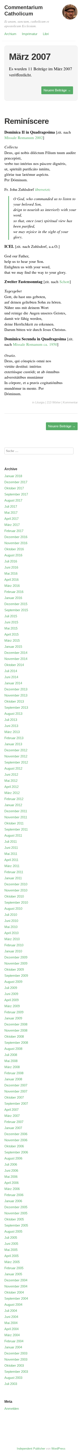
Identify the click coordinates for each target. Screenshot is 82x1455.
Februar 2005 (13, 1268)
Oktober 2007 (14, 1097)
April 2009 (11, 1000)
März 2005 (12, 1262)
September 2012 (16, 762)
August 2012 (13, 768)
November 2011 (15, 817)
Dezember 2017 (15, 482)
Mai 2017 (10, 512)
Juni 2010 (11, 921)
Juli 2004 (10, 1310)
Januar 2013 (13, 744)
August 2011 (13, 835)
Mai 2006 (10, 1176)
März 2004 (12, 1335)
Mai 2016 (10, 573)
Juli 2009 (10, 988)
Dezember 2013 (15, 689)
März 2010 (12, 939)
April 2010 (11, 933)
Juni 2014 (11, 677)
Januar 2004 (13, 1347)
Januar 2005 (13, 1274)
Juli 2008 (10, 1055)
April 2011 (11, 860)
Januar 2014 (13, 683)
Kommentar (70, 402)
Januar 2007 (13, 1128)
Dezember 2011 (15, 811)
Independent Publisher (31, 1448)
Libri (46, 34)
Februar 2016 (13, 592)
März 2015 (12, 640)
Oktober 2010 (14, 896)
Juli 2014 (10, 671)
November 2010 (15, 890)
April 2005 (11, 1256)
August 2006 (13, 1158)
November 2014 (15, 659)
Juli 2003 (10, 1384)
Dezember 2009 (15, 957)
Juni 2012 (11, 774)
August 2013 (13, 713)
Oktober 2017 (14, 488)
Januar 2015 (13, 646)
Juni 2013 (11, 726)
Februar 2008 (13, 1073)
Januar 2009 (13, 1018)
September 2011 (16, 829)
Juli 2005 (10, 1237)
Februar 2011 (13, 872)
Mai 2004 (10, 1323)
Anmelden (11, 1408)
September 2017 (16, 494)
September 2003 (16, 1371)
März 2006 (12, 1189)
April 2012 (11, 787)
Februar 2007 (13, 1122)
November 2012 (15, 756)
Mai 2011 (10, 854)
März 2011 (11, 866)
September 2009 (16, 975)
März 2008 (12, 1067)
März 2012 (12, 793)
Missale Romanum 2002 (23, 137)
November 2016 (15, 543)
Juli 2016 (10, 561)
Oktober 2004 (14, 1292)
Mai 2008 (10, 1061)
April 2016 (11, 579)
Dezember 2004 (15, 1280)
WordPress (58, 1448)
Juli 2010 (10, 914)
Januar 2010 (13, 951)
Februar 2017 (13, 531)
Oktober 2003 (14, 1365)
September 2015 (16, 610)
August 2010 (13, 908)
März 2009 (12, 1006)
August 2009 (13, 981)
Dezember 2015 (15, 604)
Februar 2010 (13, 945)
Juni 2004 (11, 1317)
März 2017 (12, 525)
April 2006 (11, 1183)
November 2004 (15, 1286)
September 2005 (16, 1225)
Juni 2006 (11, 1170)
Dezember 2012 (15, 750)
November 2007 (15, 1091)
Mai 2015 (10, 628)
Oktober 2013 (14, 701)
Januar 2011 (13, 878)
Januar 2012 (13, 805)
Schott (64, 281)
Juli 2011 (10, 841)
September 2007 (16, 1103)
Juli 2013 (10, 720)
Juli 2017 (10, 506)
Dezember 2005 (15, 1207)
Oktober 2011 (14, 823)
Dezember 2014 (15, 652)
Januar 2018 (13, 476)
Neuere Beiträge (57, 90)
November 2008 (15, 1030)
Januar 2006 (13, 1201)
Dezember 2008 (15, 1024)
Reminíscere (26, 121)
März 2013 (12, 732)
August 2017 (13, 500)
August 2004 (13, 1304)
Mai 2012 (10, 780)
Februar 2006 (13, 1195)
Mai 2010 (10, 927)
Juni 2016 (11, 567)
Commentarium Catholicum (23, 10)
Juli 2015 (10, 616)
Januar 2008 (13, 1079)
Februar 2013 (13, 738)
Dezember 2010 (15, 884)
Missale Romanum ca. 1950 (35, 344)
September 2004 (16, 1298)
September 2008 (16, 1042)
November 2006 (15, 1140)
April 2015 (11, 634)
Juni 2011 (11, 847)
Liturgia (39, 402)
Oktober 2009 (14, 969)
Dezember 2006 (15, 1134)
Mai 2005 (10, 1250)
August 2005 (13, 1231)
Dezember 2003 (15, 1353)
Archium (10, 34)
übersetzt (42, 189)
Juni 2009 (11, 994)
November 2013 (15, 695)
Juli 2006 (10, 1164)
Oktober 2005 (14, 1219)
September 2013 (16, 707)
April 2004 (11, 1329)
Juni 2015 (11, 622)
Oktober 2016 (14, 549)
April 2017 (11, 518)
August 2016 (13, 555)
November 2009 (15, 963)
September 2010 (16, 902)
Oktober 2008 (14, 1036)
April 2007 (11, 1109)
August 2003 (13, 1377)
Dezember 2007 (15, 1085)
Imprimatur (29, 34)
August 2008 (13, 1049)
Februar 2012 (13, 799)
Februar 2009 (13, 1012)
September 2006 (16, 1152)
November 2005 (15, 1213)
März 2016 (12, 585)
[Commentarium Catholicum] (70, 13)
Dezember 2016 (15, 537)
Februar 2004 (13, 1341)
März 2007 (12, 1116)
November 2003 (15, 1359)
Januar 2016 (13, 598)
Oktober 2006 (14, 1146)
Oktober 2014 (14, 665)
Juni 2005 (11, 1243)
